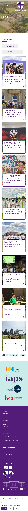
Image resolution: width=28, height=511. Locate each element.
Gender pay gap (6, 433)
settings (19, 505)
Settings (17, 508)
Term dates (5, 413)
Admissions (5, 416)
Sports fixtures (6, 426)
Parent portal (5, 428)
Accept (4, 508)
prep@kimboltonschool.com (10, 440)
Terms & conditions (7, 431)
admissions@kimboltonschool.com (11, 459)
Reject (11, 508)
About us (4, 411)
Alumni (4, 418)
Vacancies (5, 420)
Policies (4, 424)
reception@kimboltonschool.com (11, 451)
